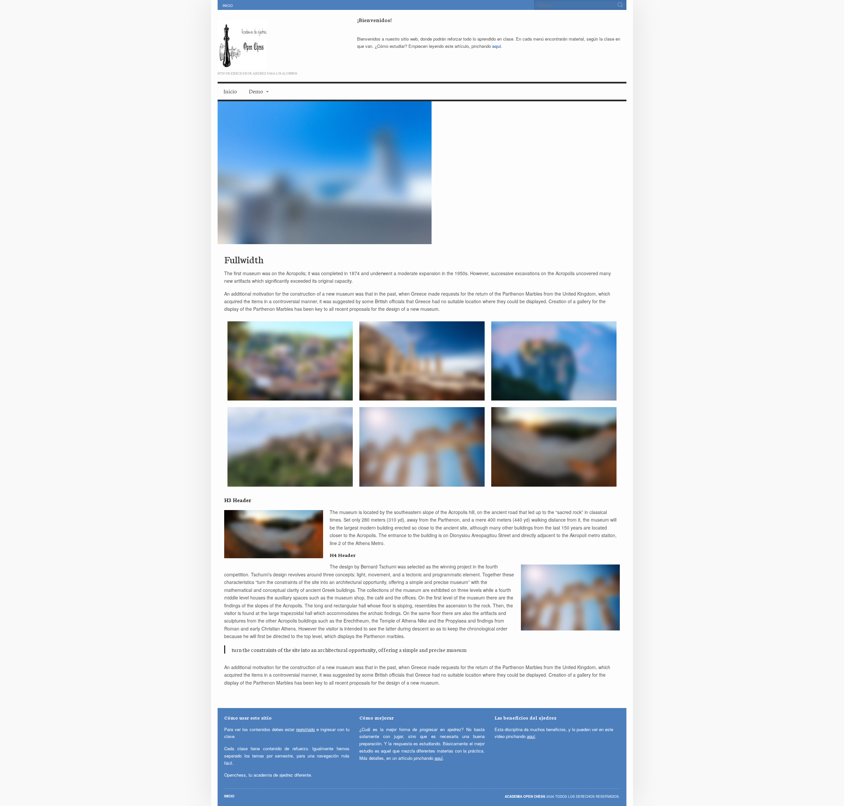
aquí (496, 46)
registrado (305, 729)
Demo (256, 91)
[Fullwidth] (422, 172)
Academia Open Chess (525, 796)
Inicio (228, 5)
